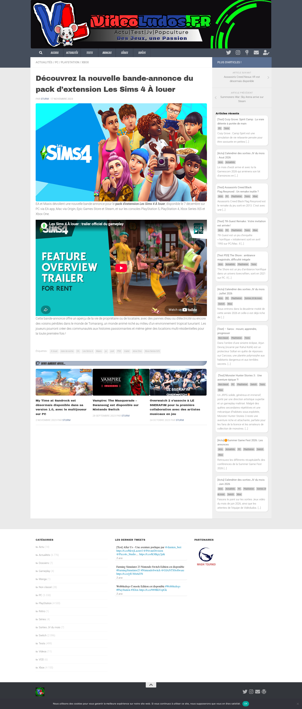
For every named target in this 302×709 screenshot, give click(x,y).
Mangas (107, 52)
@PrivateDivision (153, 550)
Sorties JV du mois (253, 298)
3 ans (119, 558)
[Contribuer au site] (263, 691)
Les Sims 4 (88, 351)
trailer (127, 351)
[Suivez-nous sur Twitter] (228, 53)
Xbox (85, 62)
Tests (89, 52)
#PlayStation (123, 590)
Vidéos (142, 52)
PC (56, 62)
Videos (42, 651)
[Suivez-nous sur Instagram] (237, 53)
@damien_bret (173, 547)
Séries (124, 52)
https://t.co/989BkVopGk (153, 590)
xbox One (137, 351)
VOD (41, 659)
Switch (221, 304)
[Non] (297, 704)
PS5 (119, 351)
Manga (43, 579)
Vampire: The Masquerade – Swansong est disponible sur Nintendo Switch (116, 405)
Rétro (42, 611)
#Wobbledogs (172, 586)
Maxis (99, 351)
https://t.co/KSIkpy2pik (152, 554)
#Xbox (135, 590)
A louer (54, 351)
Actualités (72, 52)
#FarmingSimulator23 (128, 570)
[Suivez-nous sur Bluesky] (247, 53)
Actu (220, 162)
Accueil (55, 52)
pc (106, 351)
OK (245, 703)
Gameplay (44, 571)
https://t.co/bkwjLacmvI (129, 550)
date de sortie (67, 351)
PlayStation (70, 62)
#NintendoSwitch (150, 570)
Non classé (223, 338)
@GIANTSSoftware (172, 570)
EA (78, 351)
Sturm (45, 98)
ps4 (112, 351)
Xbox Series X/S (152, 351)
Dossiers (44, 563)
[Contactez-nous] (256, 53)
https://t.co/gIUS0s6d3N (129, 573)
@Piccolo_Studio (126, 554)
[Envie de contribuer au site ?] (265, 53)
